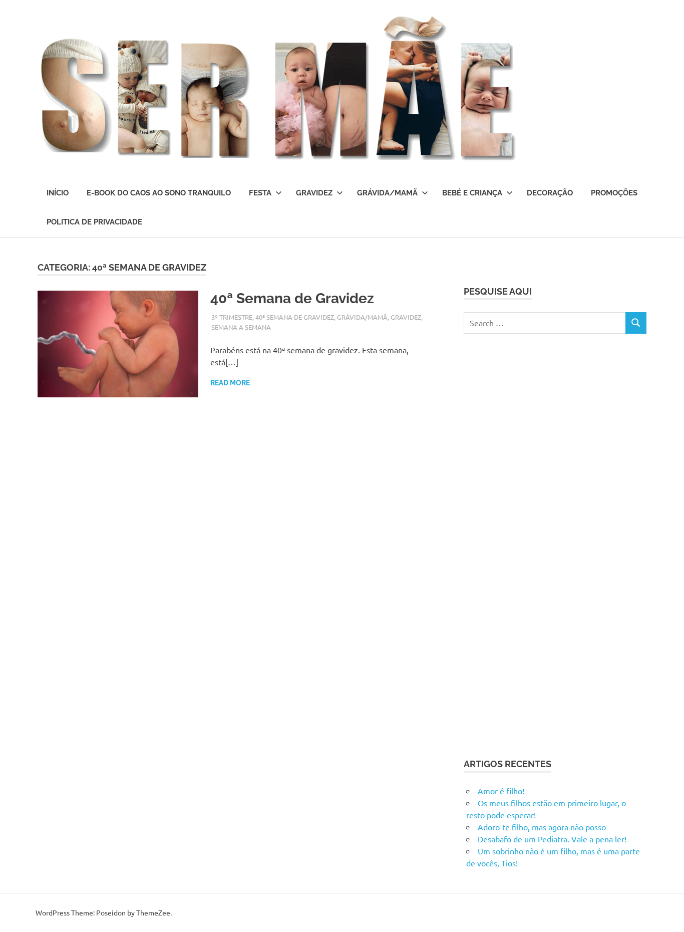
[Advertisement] (539, 544)
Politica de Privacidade (94, 221)
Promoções (614, 192)
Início (58, 192)
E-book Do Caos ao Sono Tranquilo (159, 192)
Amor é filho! (501, 791)
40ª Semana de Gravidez (294, 298)
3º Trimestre (231, 317)
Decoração (550, 192)
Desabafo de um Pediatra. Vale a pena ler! (552, 839)
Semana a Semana (241, 327)
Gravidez (314, 192)
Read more (230, 383)
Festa (260, 192)
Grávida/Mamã (387, 192)
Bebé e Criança (472, 192)
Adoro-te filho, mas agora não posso (542, 827)
